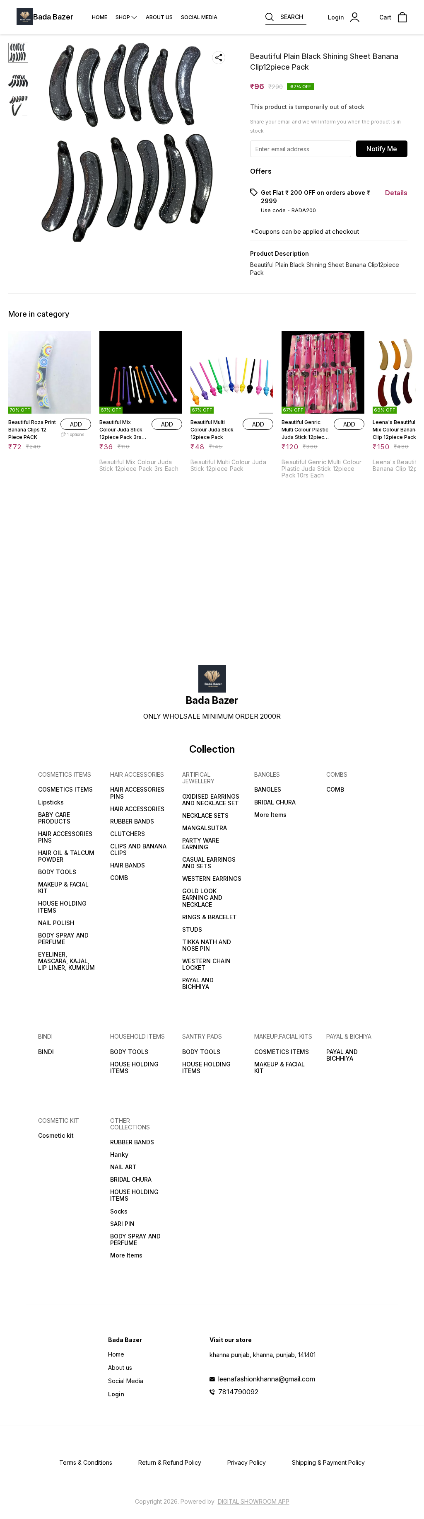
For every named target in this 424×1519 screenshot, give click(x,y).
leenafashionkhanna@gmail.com (266, 1379)
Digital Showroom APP (253, 1501)
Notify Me (381, 149)
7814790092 (238, 1391)
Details (396, 193)
